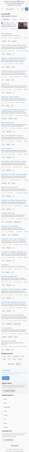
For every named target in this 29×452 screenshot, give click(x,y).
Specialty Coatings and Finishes (16, 180)
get (15, 118)
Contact (21, 449)
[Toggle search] (14, 9)
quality (7, 79)
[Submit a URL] (26, 9)
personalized (15, 234)
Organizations (20, 257)
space (13, 183)
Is (13, 285)
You (9, 41)
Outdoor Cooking (18, 320)
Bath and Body (20, 218)
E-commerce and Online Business (16, 128)
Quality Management (18, 205)
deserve (8, 67)
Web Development (19, 294)
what (20, 359)
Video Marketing (19, 307)
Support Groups (19, 231)
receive (4, 234)
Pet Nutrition (19, 346)
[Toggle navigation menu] (2, 9)
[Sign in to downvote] (6, 29)
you (12, 79)
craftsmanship (17, 222)
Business (9, 285)
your (3, 54)
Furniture (17, 63)
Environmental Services (18, 167)
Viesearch (9, 9)
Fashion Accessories (18, 282)
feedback (18, 5)
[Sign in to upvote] (2, 29)
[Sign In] (22, 9)
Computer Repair (19, 192)
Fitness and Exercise (18, 269)
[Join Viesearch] (18, 9)
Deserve (14, 41)
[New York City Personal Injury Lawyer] (23, 25)
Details (26, 37)
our (23, 356)
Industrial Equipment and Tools (16, 76)
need (13, 67)
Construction (20, 154)
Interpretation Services (18, 37)
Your (3, 285)
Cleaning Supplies (19, 115)
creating (4, 183)
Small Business (19, 141)
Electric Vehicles (19, 50)
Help (18, 449)
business (9, 54)
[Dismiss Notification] (27, 3)
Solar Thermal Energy (18, 89)
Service (4, 41)
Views (21, 19)
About (7, 449)
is (13, 54)
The (3, 144)
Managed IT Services (18, 244)
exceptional (8, 222)
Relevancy (6, 19)
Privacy (11, 449)
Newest (14, 19)
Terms (14, 449)
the (3, 67)
